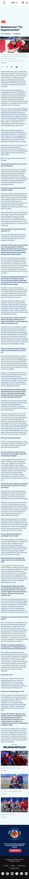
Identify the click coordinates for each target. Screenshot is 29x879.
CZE (3, 21)
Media (13, 865)
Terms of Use (21, 865)
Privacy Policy (14, 868)
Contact (6, 865)
